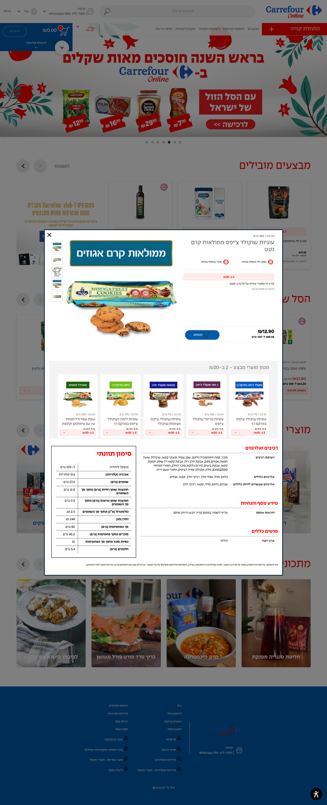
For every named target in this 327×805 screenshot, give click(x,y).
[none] (249, 406)
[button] (228, 276)
